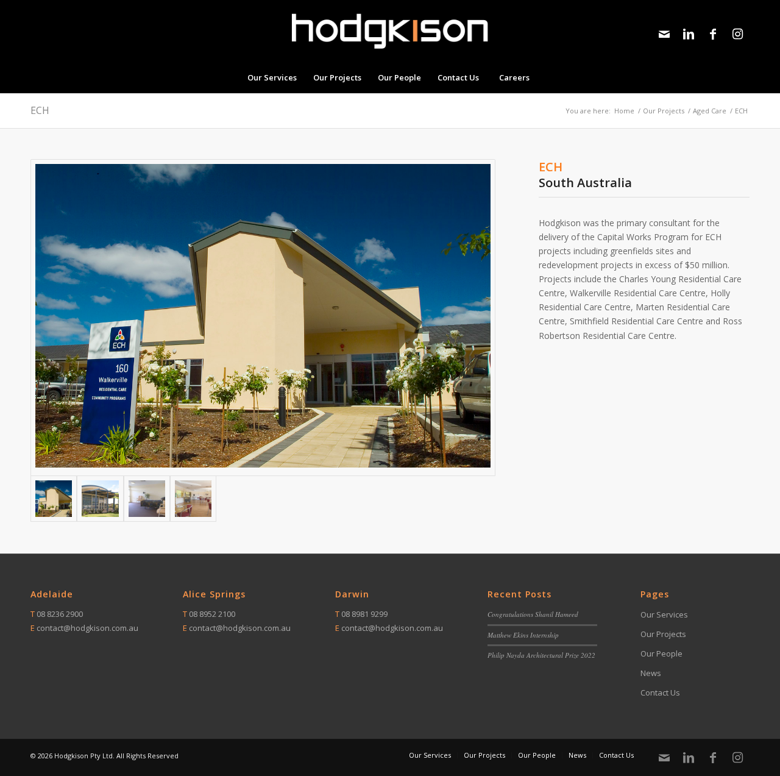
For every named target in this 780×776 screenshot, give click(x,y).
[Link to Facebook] (713, 34)
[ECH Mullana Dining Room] (193, 498)
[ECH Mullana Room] (147, 498)
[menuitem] (272, 77)
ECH (39, 110)
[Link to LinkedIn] (688, 34)
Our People (661, 653)
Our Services (664, 614)
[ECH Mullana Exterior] (100, 498)
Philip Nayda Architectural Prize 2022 (541, 655)
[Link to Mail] (664, 34)
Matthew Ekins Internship (523, 634)
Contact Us (660, 692)
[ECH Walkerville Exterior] (262, 317)
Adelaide (51, 594)
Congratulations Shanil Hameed (533, 614)
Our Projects (663, 633)
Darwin (352, 594)
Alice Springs (214, 594)
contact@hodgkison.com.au (87, 627)
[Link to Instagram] (737, 34)
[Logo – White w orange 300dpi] (390, 31)
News (650, 672)
